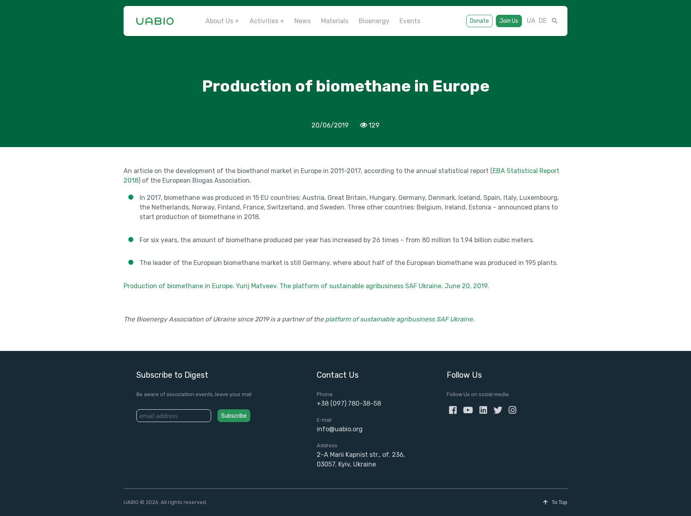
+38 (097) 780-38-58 (349, 403)
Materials (334, 21)
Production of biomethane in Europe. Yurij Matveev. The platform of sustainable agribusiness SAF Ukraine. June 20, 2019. (306, 286)
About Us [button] (219, 21)
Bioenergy (374, 21)
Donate (479, 21)
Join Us (508, 21)
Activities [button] (264, 21)
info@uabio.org (340, 429)
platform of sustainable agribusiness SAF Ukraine (399, 319)
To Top (559, 502)
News (302, 21)
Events (409, 21)
